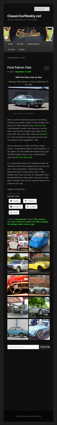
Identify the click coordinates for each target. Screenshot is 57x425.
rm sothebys (12, 224)
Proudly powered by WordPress (28, 416)
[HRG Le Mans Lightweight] (39, 286)
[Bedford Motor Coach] (17, 242)
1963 (35, 219)
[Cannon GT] (39, 329)
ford (34, 221)
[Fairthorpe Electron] (39, 264)
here (26, 180)
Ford (32, 145)
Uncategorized (20, 219)
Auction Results (33, 44)
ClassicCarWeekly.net (24, 15)
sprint (20, 224)
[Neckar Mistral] (17, 329)
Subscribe (45, 347)
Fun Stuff (11, 49)
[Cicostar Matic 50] (39, 242)
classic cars (21, 221)
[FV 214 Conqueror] (17, 308)
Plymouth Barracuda (24, 157)
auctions (41, 219)
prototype (44, 221)
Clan (13, 221)
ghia (38, 221)
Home (10, 44)
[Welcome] (17, 286)
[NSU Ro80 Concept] (17, 264)
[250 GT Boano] (39, 308)
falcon (29, 221)
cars (9, 221)
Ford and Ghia (40, 125)
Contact (21, 49)
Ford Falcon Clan (19, 67)
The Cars (20, 44)
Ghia (44, 131)
